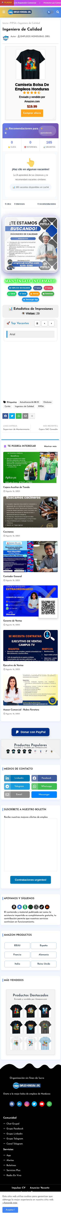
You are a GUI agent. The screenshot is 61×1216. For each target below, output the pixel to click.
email (19, 794)
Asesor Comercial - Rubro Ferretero (21, 710)
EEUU (17, 945)
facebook (46, 778)
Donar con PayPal (33, 732)
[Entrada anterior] (44, 323)
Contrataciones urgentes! (30, 879)
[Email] (25, 416)
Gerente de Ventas (12, 621)
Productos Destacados (30, 995)
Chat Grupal (13, 1124)
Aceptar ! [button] (10, 1210)
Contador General (12, 576)
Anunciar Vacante (39, 1188)
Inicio (5, 23)
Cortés (7, 406)
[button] (57, 12)
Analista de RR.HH (21, 334)
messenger (44, 794)
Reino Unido (43, 964)
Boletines (49, 293)
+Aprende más (9, 1203)
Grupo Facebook (15, 1129)
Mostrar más (50, 446)
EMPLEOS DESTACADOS (21, 288)
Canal (38, 288)
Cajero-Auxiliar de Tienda (16, 487)
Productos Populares (30, 745)
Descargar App (32, 299)
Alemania (44, 955)
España (43, 945)
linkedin (19, 778)
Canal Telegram (15, 1144)
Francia (17, 955)
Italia (17, 964)
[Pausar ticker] (37, 323)
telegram (19, 786)
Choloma (47, 402)
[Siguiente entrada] (51, 323)
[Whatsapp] (19, 416)
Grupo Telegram (15, 1139)
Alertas (36, 293)
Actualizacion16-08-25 (29, 402)
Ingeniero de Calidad (24, 406)
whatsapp (46, 786)
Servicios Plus (13, 1170)
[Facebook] (5, 416)
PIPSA (13, 23)
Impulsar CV (18, 1188)
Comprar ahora (32, 113)
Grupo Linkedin (15, 1134)
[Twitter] (12, 416)
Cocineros (8, 532)
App (9, 1155)
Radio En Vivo (14, 1175)
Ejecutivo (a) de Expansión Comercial (19, 3)
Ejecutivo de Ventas (13, 665)
